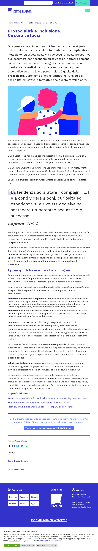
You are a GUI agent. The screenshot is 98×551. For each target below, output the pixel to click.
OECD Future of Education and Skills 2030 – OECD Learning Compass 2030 (48, 398)
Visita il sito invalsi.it (64, 3)
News (17, 23)
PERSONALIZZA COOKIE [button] (46, 545)
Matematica (24, 504)
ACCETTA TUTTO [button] (11, 545)
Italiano (12, 504)
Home (10, 23)
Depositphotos (20, 441)
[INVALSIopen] (20, 10)
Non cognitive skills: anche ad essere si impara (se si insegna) (41, 406)
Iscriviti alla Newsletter (49, 520)
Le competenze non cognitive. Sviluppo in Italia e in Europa (39, 402)
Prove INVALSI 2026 (13, 497)
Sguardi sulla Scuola (18, 461)
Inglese (34, 504)
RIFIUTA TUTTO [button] (28, 545)
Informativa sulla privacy (50, 541)
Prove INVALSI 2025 (24, 497)
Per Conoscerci (82, 3)
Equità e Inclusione (16, 470)
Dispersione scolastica (35, 497)
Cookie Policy (14, 541)
